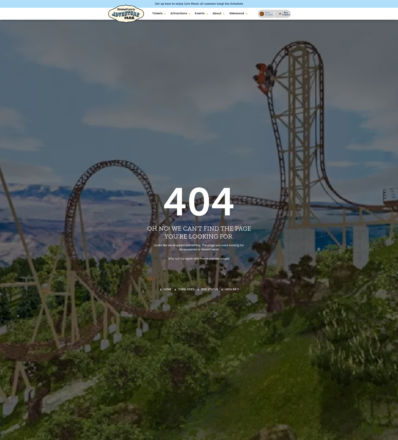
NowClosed (269, 14)
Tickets (157, 13)
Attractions (178, 13)
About (217, 13)
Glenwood (236, 13)
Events (200, 13)
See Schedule (234, 3)
